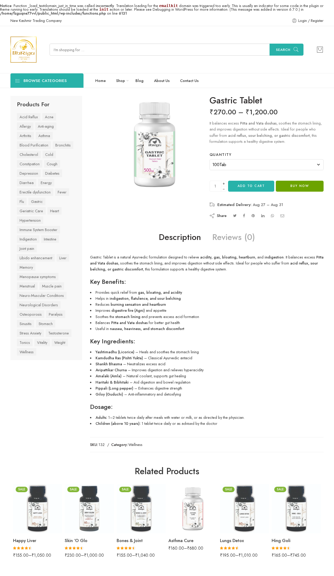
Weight (59, 341)
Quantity (230, 167)
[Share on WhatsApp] (272, 228)
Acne (49, 115)
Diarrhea (27, 181)
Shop (120, 80)
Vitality (42, 341)
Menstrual (27, 284)
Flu (22, 200)
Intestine (50, 237)
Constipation (30, 162)
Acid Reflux (29, 115)
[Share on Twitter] (234, 228)
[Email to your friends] (282, 228)
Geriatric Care (31, 209)
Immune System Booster (38, 228)
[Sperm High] (325, 102)
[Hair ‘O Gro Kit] (320, 102)
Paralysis (56, 313)
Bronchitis (63, 143)
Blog (139, 80)
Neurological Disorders (39, 303)
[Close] (328, 21)
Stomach (46, 322)
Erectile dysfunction (35, 190)
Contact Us (189, 80)
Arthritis (25, 134)
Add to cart (251, 198)
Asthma (44, 134)
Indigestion (28, 237)
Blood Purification (34, 143)
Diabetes (52, 172)
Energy (46, 181)
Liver (63, 256)
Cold (49, 153)
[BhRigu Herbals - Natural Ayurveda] (23, 50)
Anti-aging (46, 125)
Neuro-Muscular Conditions (42, 294)
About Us (162, 80)
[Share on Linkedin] (262, 228)
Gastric (37, 200)
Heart (54, 209)
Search (283, 49)
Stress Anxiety (30, 331)
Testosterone (58, 331)
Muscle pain (52, 284)
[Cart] (320, 49)
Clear (215, 185)
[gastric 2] (97, 103)
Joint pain (27, 247)
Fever (62, 190)
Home (100, 80)
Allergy (25, 125)
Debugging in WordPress (173, 9)
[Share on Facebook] (244, 228)
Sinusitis (26, 322)
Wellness (27, 350)
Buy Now (299, 198)
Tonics (25, 341)
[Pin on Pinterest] (253, 228)
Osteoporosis (31, 313)
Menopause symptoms (38, 275)
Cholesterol (29, 153)
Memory (26, 266)
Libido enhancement (36, 256)
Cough (52, 162)
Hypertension (30, 219)
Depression (29, 172)
